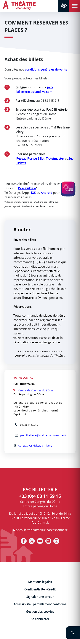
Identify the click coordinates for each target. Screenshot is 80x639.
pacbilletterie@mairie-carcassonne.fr (42, 435)
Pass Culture (27, 188)
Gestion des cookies (40, 611)
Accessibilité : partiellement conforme (40, 604)
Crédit (51, 589)
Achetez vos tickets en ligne (34, 445)
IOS (33, 193)
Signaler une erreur (40, 597)
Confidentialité (34, 589)
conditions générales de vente (46, 69)
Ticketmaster (55, 158)
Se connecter (40, 619)
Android (47, 193)
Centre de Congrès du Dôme (35, 390)
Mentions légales (40, 582)
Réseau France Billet (30, 158)
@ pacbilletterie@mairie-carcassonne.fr (40, 530)
